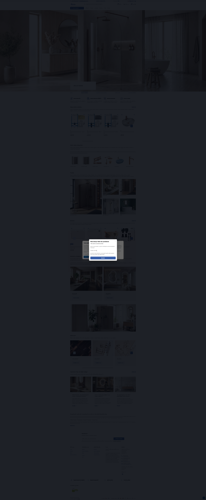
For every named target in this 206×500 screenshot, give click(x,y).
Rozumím (103, 258)
